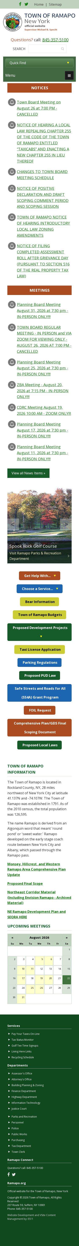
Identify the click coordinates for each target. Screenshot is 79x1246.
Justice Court (19, 1108)
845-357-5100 (55, 40)
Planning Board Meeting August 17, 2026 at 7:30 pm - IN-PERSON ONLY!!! (42, 430)
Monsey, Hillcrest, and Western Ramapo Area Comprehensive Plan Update (36, 869)
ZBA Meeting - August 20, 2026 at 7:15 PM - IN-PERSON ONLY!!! (42, 390)
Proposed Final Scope (25, 883)
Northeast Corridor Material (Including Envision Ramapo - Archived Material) (39, 897)
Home (39, 4)
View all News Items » (28, 473)
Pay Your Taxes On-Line (26, 1034)
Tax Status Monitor (23, 1040)
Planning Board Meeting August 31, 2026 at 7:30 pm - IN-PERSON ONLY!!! (42, 310)
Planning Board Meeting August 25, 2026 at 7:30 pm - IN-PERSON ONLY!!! (42, 368)
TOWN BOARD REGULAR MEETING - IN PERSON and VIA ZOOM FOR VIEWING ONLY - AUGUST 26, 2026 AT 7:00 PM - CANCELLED (44, 339)
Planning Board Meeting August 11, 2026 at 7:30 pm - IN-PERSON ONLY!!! (42, 452)
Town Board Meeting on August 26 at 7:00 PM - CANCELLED (39, 108)
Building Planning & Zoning (28, 1085)
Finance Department (24, 1091)
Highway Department (24, 1097)
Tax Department (21, 1146)
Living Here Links (21, 1051)
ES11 (30, 1219)
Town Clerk (18, 1152)
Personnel (18, 1122)
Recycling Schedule (23, 1057)
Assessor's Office (22, 1073)
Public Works (19, 1134)
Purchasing (18, 1140)
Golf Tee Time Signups (25, 1045)
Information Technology (26, 1103)
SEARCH (19, 49)
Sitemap (55, 4)
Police (15, 1128)
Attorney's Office (22, 1079)
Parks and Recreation (24, 1116)
